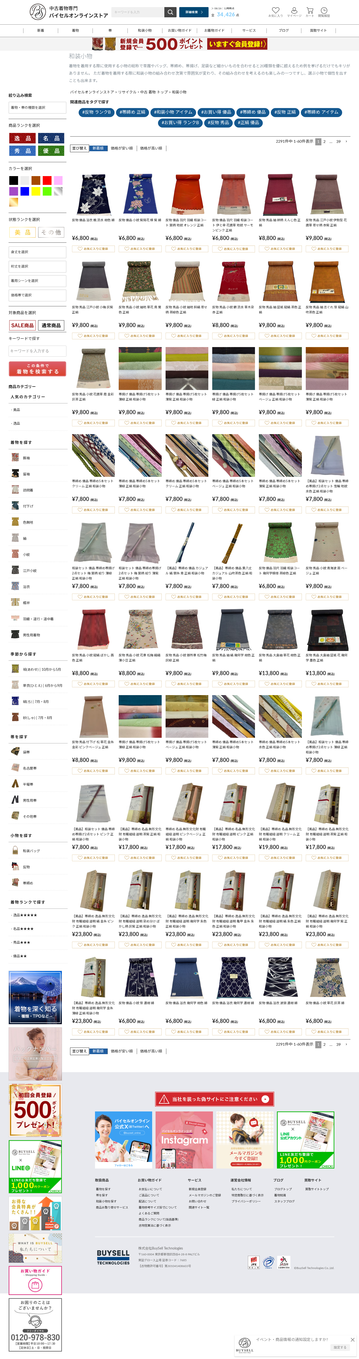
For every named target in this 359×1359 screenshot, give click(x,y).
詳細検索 (192, 12)
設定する (340, 1347)
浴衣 (26, 587)
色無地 (27, 522)
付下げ (27, 506)
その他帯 (29, 817)
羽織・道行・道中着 (38, 619)
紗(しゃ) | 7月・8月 (37, 718)
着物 (75, 30)
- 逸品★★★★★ (24, 915)
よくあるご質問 (149, 1213)
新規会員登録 (197, 1189)
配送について (147, 1201)
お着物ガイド (214, 30)
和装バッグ (31, 851)
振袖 (26, 458)
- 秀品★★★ (20, 942)
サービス (249, 30)
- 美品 (15, 410)
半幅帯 (27, 784)
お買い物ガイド (180, 30)
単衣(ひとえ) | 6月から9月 (42, 686)
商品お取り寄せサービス (112, 1207)
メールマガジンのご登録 (205, 1195)
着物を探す (21, 443)
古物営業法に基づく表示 (155, 1225)
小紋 (26, 555)
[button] (346, 141)
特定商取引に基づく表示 (248, 1195)
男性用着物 (31, 635)
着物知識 (280, 1195)
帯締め (27, 883)
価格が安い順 (122, 148)
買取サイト (318, 30)
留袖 (26, 474)
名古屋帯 (29, 768)
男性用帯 (29, 800)
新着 (40, 30)
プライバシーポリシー (246, 1201)
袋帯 (26, 752)
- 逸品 (15, 423)
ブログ (284, 30)
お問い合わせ (197, 1201)
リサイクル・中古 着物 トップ (143, 92)
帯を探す (19, 737)
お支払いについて (150, 1189)
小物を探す (21, 836)
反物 (26, 867)
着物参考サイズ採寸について (158, 1207)
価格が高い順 (151, 148)
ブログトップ (283, 1189)
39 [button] (338, 142)
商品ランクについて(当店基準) (158, 1219)
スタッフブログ (284, 1201)
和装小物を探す (106, 1201)
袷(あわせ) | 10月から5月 (41, 669)
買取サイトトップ (317, 1189)
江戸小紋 (29, 571)
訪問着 (27, 490)
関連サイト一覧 (199, 1207)
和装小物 (145, 30)
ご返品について (149, 1195)
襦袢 (26, 603)
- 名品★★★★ (22, 929)
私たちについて (242, 1189)
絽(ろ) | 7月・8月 (35, 702)
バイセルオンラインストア (92, 92)
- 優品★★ (19, 956)
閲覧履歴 (324, 15)
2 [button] (324, 142)
